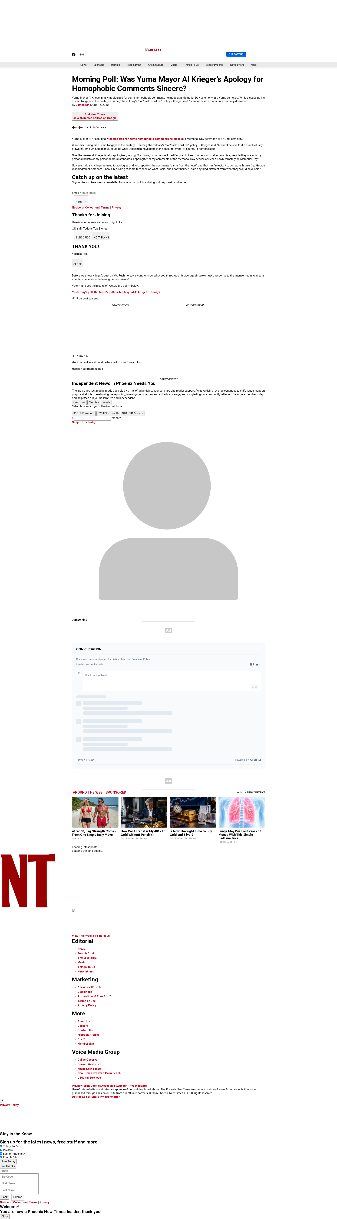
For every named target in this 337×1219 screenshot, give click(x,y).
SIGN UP (81, 202)
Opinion (115, 64)
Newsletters (237, 64)
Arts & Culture (155, 64)
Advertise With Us (89, 987)
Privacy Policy (87, 1005)
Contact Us (85, 1030)
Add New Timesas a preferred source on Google (95, 116)
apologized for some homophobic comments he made (145, 139)
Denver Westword (89, 1064)
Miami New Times (89, 1068)
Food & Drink (134, 64)
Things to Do (11, 1146)
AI (119, 1085)
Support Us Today (84, 422)
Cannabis (99, 64)
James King (83, 105)
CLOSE (77, 264)
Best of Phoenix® (14, 1153)
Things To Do (191, 64)
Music (173, 64)
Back (4, 1197)
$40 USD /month (132, 413)
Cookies (95, 1085)
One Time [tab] (79, 402)
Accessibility (109, 1085)
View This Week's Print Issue (91, 935)
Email (76, 192)
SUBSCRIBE (83, 237)
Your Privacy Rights (134, 1085)
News (83, 64)
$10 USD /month (83, 413)
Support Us (236, 54)
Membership (86, 1043)
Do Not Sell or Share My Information (96, 1096)
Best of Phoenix (214, 64)
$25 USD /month (108, 413)
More (254, 64)
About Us (84, 1021)
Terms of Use (87, 1001)
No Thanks (8, 1166)
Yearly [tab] (106, 402)
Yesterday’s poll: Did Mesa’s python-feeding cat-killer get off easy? (116, 292)
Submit (17, 1197)
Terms (105, 207)
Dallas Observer (88, 1059)
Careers (83, 1025)
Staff (81, 1039)
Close (4, 1216)
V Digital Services (89, 1077)
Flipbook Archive (89, 1034)
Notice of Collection (85, 207)
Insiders (8, 1150)
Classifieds (85, 991)
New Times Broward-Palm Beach (99, 1073)
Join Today (8, 1161)
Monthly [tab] (94, 402)
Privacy (116, 207)
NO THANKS (101, 237)
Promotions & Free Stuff (94, 996)
